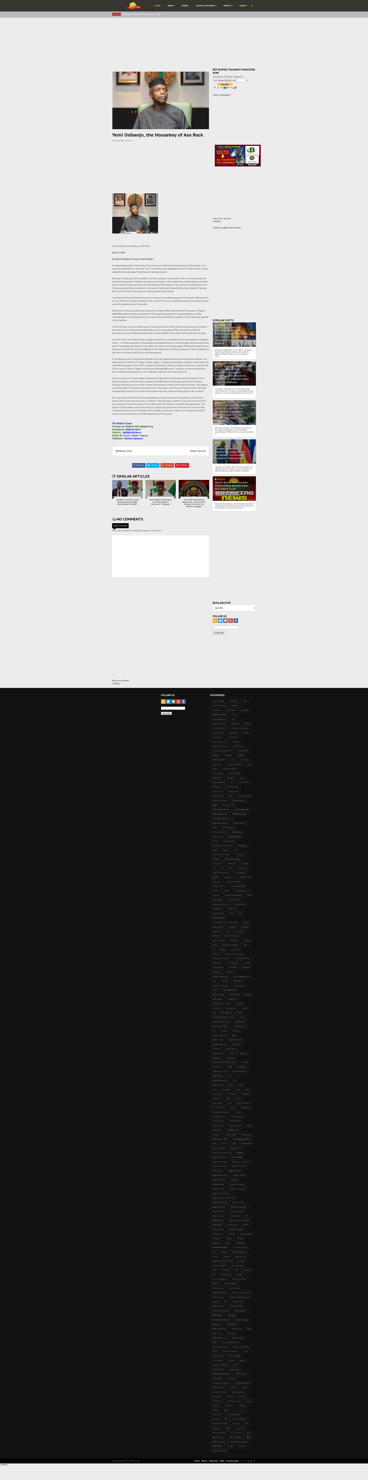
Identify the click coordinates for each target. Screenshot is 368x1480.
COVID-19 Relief (233, 882)
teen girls (216, 1396)
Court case (216, 882)
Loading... (217, 221)
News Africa (246, 1144)
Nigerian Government (221, 1193)
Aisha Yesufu (233, 737)
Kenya (232, 1107)
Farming (247, 963)
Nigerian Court (218, 1189)
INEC (232, 1053)
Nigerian (234, 1180)
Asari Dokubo (234, 773)
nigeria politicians (220, 1175)
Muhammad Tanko (220, 1139)
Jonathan (245, 1094)
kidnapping (245, 1107)
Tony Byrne (228, 1405)
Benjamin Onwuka (219, 800)
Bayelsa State (218, 796)
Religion (231, 1315)
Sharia (214, 1351)
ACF (233, 719)
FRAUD (225, 981)
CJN (213, 868)
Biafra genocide (242, 809)
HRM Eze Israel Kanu (220, 1022)
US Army (236, 1424)
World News (217, 1446)
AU (232, 782)
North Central (218, 1229)
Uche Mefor (217, 1415)
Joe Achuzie (217, 1094)
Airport (247, 733)
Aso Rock (230, 778)
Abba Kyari (216, 710)
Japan (214, 1089)
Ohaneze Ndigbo (240, 1247)
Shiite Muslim (218, 1356)
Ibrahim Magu (239, 1026)
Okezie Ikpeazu (238, 1252)
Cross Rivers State (238, 886)
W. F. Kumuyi (236, 1433)
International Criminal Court (224, 1062)
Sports (227, 5)
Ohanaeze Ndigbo (220, 1247)
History (243, 1017)
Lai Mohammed (218, 1116)
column (215, 877)
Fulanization (234, 994)
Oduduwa (216, 1243)
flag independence (242, 976)
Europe (223, 949)
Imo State (236, 1044)
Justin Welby (217, 1103)
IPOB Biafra (242, 1067)
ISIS (234, 1080)
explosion (235, 949)
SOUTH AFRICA (218, 1369)
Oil (213, 1252)
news (234, 1144)
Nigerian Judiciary (219, 1202)
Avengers (216, 787)
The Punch (216, 1401)
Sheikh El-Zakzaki (230, 1351)
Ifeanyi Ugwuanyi (219, 1035)
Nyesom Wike (246, 1234)
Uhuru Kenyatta (233, 1415)
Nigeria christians (219, 1162)
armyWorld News (230, 769)
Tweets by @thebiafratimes (227, 227)
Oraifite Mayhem (219, 1266)
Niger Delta (236, 1148)
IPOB (230, 1067)
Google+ (168, 465)
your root (242, 1446)
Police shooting (239, 1279)
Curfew (227, 891)
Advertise (213, 1461)
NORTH (246, 1225)
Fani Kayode (233, 963)
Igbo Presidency (235, 1040)
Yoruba (230, 1446)
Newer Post (125, 451)
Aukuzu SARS (243, 782)
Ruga (249, 1329)
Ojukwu (223, 1252)
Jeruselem (226, 1089)
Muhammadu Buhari (241, 1139)
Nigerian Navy (238, 1202)
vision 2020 (240, 1428)
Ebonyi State (217, 927)
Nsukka (232, 1234)
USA (246, 1424)
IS (238, 1076)
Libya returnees (237, 1116)
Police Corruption (219, 1279)
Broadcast (242, 846)
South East (234, 1369)
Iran (230, 1076)
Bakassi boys (217, 791)
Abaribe (235, 705)
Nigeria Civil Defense (241, 1162)
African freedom (219, 728)
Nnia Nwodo (217, 1225)
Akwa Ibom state (219, 742)
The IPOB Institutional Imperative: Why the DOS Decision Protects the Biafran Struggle (193, 503)
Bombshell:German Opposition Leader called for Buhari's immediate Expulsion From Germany (230, 453)
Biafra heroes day (219, 814)
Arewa (214, 769)
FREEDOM (237, 981)
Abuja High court (219, 719)
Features (216, 972)
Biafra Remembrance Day (222, 818)
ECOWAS (232, 927)
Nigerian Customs (237, 1189)
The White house (233, 1401)
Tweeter (154, 465)
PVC (225, 1302)
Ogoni (228, 1243)
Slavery (231, 1360)
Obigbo (240, 1238)
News (171, 5)
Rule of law (217, 1333)
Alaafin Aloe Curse (220, 746)
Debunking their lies (221, 904)
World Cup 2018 (218, 1442)
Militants (216, 1135)
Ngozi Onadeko (219, 1148)
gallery (248, 994)
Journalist (216, 1098)
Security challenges (240, 1347)
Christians (231, 864)
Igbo (234, 1035)
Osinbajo (226, 1270)
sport (245, 1387)
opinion (241, 1261)
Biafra (214, 805)
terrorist (229, 1396)
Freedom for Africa (220, 986)
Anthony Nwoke (219, 760)
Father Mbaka (218, 967)
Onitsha (226, 1256)
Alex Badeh (238, 746)
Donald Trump (218, 913)
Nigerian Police (218, 1207)
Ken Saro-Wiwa (218, 1107)
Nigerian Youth (218, 1216)
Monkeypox (247, 1135)
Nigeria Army (236, 1157)
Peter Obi (248, 1270)
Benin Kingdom (244, 796)
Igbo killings (217, 1040)
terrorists (242, 1396)
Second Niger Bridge (230, 1342)
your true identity (219, 1451)
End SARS (234, 940)
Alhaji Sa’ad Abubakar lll (222, 751)
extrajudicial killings (221, 958)
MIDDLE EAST (233, 1130)
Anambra (241, 755)
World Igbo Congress (239, 1442)
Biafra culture (228, 805)
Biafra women (239, 823)
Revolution (216, 1324)
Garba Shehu (217, 999)
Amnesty (228, 755)
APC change (245, 760)
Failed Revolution (242, 958)
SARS (214, 1342)
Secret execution (219, 1347)
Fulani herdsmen (230, 990)
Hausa (240, 1013)
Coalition (242, 868)
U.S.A (243, 1410)
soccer (242, 1360)
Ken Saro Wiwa (243, 1103)
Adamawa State (219, 724)
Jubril (228, 1098)
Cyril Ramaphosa (242, 891)
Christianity (217, 864)
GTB (214, 1013)
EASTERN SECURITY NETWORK (225, 922)
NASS (214, 1144)
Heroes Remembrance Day (223, 1017)
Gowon (245, 1008)
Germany (239, 1004)
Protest (215, 1302)
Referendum (217, 1315)
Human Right (240, 1022)
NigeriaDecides (219, 1180)
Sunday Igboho (238, 1392)
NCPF (224, 1144)
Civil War (245, 864)
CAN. (236, 850)
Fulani (214, 990)
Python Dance (238, 1302)
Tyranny (226, 1410)
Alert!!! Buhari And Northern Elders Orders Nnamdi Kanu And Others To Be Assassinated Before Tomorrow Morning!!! (231, 489)
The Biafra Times (133, 1461)
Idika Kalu (236, 1031)
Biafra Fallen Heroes (221, 809)
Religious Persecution (221, 1320)
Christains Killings (232, 859)
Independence (218, 1053)
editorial (245, 927)
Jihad (248, 1089)
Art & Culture (218, 773)
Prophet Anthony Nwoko (240, 1297)
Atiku (242, 778)
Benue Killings (239, 800)
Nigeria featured (239, 1166)
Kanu (230, 1103)
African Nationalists (240, 728)
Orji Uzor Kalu (237, 1266)
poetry (240, 1275)
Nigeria (240, 1153)
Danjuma (216, 895)
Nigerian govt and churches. (224, 1198)
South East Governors (221, 1374)
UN (226, 1419)
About (204, 1461)
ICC (213, 1031)
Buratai (226, 850)
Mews (249, 1126)
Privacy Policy (232, 1461)
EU (213, 949)
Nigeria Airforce (219, 1157)
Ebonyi (246, 922)
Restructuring (241, 1320)
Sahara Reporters (219, 1338)
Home (158, 5)
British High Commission (222, 846)
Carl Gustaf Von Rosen (221, 855)
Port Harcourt (217, 1288)
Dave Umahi (217, 900)
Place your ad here (222, 218)
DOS (231, 913)
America (215, 755)
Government (231, 1008)
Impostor (216, 1049)
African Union (218, 733)
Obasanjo (216, 1238)
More (185, 5)
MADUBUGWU (235, 1121)
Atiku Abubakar (218, 782)
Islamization (217, 1085)
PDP (236, 1270)
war (248, 1433)
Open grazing (241, 1256)
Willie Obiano (235, 1437)
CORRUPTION (245, 877)
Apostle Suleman (234, 764)
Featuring (229, 972)
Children (215, 859)
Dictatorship (217, 909)
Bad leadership (231, 787)
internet (245, 1062)
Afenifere (235, 724)
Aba (245, 701)
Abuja (234, 715)
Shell (245, 1351)
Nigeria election (219, 1166)
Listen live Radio (205, 5)
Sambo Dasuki (238, 1338)
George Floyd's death (221, 1004)
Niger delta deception (222, 1153)
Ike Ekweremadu (219, 1044)
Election (215, 936)
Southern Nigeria (242, 1383)
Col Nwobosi (240, 873)
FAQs (222, 1461)
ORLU (214, 1270)
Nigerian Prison (218, 1211)
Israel (230, 1085)
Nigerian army (218, 1184)
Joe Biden (232, 1094)
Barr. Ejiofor (233, 791)
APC (232, 760)
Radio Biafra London (220, 1311)
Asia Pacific (217, 778)
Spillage (233, 1387)
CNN (231, 868)
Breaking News (235, 837)
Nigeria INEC (217, 1171)
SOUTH (236, 1365)
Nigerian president (239, 1207)
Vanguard (216, 1428)
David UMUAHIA (234, 900)
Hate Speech (226, 1013)
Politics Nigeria (230, 1283)
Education (216, 931)
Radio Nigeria (240, 1311)
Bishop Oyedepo (219, 832)
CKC (222, 868)
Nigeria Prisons (239, 1175)
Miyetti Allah (230, 1135)
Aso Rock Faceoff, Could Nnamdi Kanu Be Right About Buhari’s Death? (127, 501)
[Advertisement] (184, 43)
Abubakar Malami (219, 715)
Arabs (249, 764)
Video (228, 1428)
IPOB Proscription (219, 1071)
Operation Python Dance (222, 1261)
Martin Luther (218, 1126)
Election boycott (232, 936)
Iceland (224, 1031)
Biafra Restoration (220, 823)
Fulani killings (218, 994)
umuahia (215, 1419)
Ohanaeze (240, 1243)
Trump (215, 1410)
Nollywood (232, 1225)
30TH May (234, 701)
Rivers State (232, 1324)
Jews (238, 1089)
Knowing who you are (221, 1112)
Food (214, 981)
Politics (215, 1283)
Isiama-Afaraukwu (220, 1080)
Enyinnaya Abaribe (230, 945)
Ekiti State (240, 931)
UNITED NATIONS (219, 1424)
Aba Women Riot (219, 705)
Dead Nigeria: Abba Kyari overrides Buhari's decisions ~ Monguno (161, 501)
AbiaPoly (244, 710)
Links (243, 5)
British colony (229, 841)
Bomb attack (217, 837)
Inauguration (231, 1049)
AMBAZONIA (243, 751)
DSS (240, 913)
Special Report (218, 1387)
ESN (245, 945)
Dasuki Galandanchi (233, 895)
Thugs (249, 1401)
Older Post (196, 451)
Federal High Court (220, 976)
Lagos (238, 1112)
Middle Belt (217, 1130)
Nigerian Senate (237, 1211)
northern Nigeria (236, 1229)
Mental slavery (235, 1126)
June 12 (238, 1098)
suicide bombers (219, 1392)
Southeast (231, 1378)
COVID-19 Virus (218, 886)
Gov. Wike (216, 1008)
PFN (213, 1275)
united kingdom (239, 1419)
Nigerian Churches (237, 1184)
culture (215, 891)
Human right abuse (220, 1026)
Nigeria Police (234, 1171)
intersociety (217, 1067)
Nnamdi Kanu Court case (239, 1220)
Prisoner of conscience (241, 1293)
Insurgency (230, 1058)
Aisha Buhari (217, 737)
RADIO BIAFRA (237, 1306)
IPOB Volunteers (239, 1071)
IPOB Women (217, 1076)
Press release (234, 1288)
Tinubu (215, 1405)
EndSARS (247, 940)
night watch (235, 1216)
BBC (231, 796)
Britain (215, 841)
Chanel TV (240, 855)
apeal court (217, 764)
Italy (241, 1085)
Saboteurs (231, 1333)
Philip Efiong (226, 1275)
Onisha (215, 1256)
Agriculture (233, 733)
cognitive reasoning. (221, 873)
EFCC (228, 931)
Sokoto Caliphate (219, 1365)
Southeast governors (221, 1383)
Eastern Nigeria (218, 918)
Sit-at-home (217, 1360)
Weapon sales (218, 1437)
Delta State (240, 904)
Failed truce (217, 963)
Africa (247, 724)
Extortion (216, 954)
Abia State (231, 710)
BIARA (214, 827)
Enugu (214, 945)
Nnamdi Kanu (217, 1220)
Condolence (229, 877)
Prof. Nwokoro (218, 1297)
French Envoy (239, 986)
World (248, 1437)
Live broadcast (218, 1121)
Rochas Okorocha (219, 1329)
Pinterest (183, 465)
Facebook (140, 465)
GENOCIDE (232, 999)
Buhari (214, 850)
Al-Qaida (236, 742)
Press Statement (219, 1293)
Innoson (243, 1053)
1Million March (218, 701)
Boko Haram (237, 832)
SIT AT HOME (234, 1356)
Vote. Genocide (219, 1433)
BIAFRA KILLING (239, 814)
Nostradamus (218, 1234)
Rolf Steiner (237, 1329)
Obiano (229, 1238)
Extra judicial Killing (234, 954)
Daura (249, 895)
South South (241, 1374)
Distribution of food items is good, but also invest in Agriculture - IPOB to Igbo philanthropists (165, 13)
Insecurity (216, 1058)
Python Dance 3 (218, 1306)
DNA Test (232, 909)
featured (246, 967)
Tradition (242, 1405)
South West (217, 1378)
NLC (247, 1216)
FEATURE (233, 967)
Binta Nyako (228, 827)
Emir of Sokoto (218, 940)
